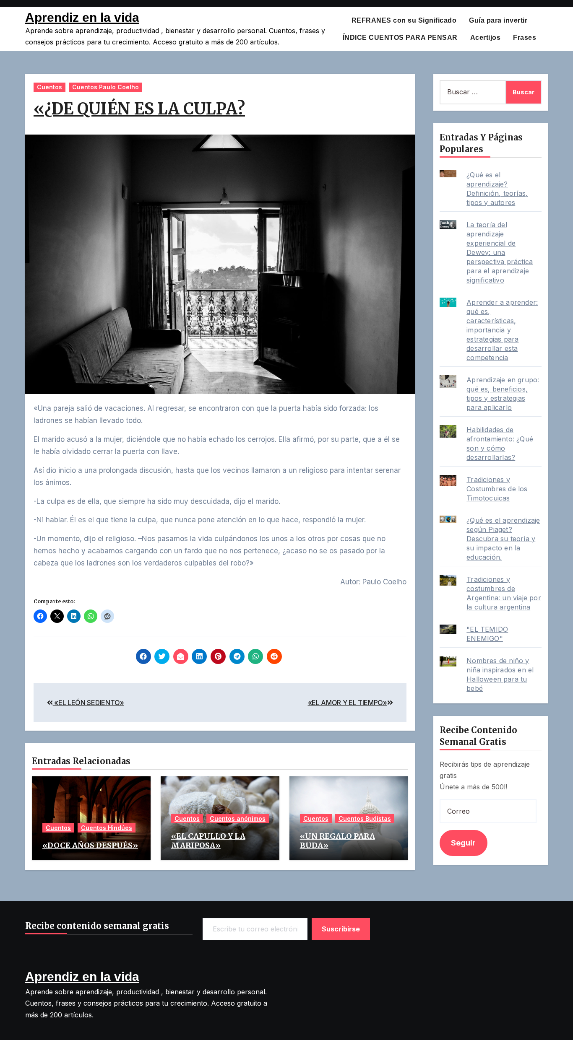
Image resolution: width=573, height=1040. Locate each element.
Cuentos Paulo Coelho (105, 87)
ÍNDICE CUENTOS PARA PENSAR (400, 37)
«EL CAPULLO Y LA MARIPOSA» (208, 840)
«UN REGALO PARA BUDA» (337, 840)
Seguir (463, 842)
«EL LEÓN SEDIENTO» (88, 702)
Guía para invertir (498, 20)
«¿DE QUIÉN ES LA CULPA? (139, 109)
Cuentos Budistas (365, 818)
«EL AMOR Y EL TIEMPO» (347, 702)
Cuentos (49, 87)
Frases (524, 37)
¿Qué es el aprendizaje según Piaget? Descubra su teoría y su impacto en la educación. (503, 538)
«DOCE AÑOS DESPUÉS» (90, 845)
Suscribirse (341, 929)
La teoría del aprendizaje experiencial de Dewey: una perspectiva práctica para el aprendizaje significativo (499, 252)
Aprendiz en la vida (82, 17)
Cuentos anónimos (238, 818)
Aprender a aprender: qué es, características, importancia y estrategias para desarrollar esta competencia (502, 330)
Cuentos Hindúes (106, 827)
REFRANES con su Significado (404, 20)
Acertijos (485, 37)
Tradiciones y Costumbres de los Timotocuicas (496, 488)
